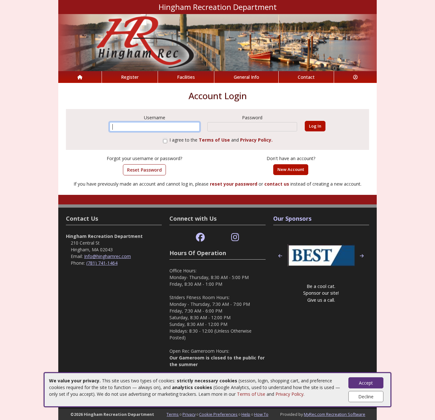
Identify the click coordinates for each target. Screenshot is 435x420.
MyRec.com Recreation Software (334, 414)
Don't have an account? (291, 158)
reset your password (233, 184)
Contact (306, 77)
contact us (276, 184)
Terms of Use (251, 394)
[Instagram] (235, 237)
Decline (366, 397)
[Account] (355, 77)
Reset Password (144, 170)
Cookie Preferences (218, 414)
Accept (366, 383)
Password (252, 117)
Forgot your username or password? (144, 158)
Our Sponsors (292, 218)
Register (130, 77)
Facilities (186, 77)
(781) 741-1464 (102, 263)
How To (261, 414)
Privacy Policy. (256, 140)
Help (245, 414)
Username (154, 117)
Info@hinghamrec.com (107, 256)
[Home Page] (80, 77)
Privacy (189, 414)
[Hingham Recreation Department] (217, 42)
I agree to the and (221, 140)
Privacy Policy (289, 394)
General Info (246, 77)
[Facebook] (200, 237)
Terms (173, 414)
